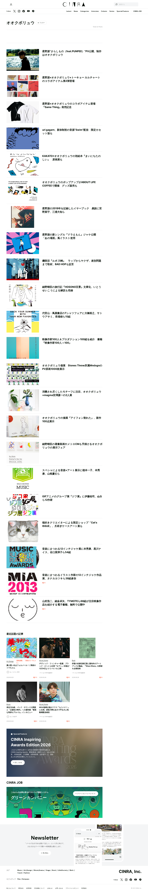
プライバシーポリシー (72, 888)
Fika (18, 879)
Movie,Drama (39, 870)
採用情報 (28, 888)
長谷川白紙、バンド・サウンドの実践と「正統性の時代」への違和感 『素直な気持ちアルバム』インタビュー (21, 709)
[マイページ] (11, 4)
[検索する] (116, 4)
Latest (68, 11)
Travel (19, 873)
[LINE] (33, 11)
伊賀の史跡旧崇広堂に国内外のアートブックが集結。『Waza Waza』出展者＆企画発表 (87, 666)
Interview (95, 11)
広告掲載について (39, 888)
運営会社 (21, 888)
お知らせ (49, 888)
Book (54, 870)
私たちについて (11, 888)
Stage (48, 870)
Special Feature (123, 11)
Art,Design (28, 870)
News (76, 11)
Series (111, 11)
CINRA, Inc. (130, 871)
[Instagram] (19, 11)
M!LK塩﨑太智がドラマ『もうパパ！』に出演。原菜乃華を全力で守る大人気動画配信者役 (54, 709)
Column (104, 11)
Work (71, 870)
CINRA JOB (137, 11)
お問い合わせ (59, 888)
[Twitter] (14, 11)
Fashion (27, 873)
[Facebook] (23, 11)
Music (19, 870)
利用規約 (84, 888)
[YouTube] (28, 11)
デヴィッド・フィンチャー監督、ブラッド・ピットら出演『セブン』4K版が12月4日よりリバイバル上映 (54, 666)
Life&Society (63, 870)
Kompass (25, 879)
